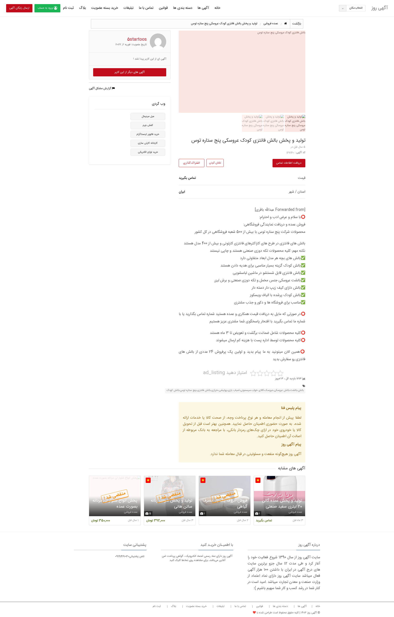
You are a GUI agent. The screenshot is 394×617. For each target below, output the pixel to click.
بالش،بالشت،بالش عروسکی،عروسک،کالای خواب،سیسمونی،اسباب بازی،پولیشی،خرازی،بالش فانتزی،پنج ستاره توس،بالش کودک (235, 390)
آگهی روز (380, 8)
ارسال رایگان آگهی (19, 8)
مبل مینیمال (148, 116)
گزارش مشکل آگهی (100, 88)
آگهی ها (203, 8)
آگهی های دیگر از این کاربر (130, 72)
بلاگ (82, 8)
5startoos (137, 39)
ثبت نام (68, 8)
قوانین (163, 8)
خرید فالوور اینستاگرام (147, 134)
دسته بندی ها (182, 8)
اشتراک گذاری (191, 163)
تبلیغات (128, 8)
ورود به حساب (45, 8)
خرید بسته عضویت (104, 8)
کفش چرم (148, 125)
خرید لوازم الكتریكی (148, 152)
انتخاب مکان (355, 8)
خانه (217, 8)
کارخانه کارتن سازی (148, 143)
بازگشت (296, 23)
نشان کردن (215, 163)
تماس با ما (146, 8)
